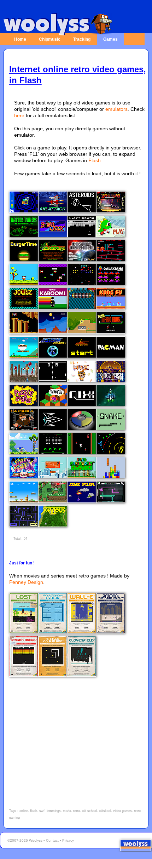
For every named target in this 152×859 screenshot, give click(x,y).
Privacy (68, 840)
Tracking (81, 39)
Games (110, 39)
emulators (116, 109)
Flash (94, 160)
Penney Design (26, 582)
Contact (52, 840)
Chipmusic (49, 39)
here (19, 115)
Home (20, 39)
